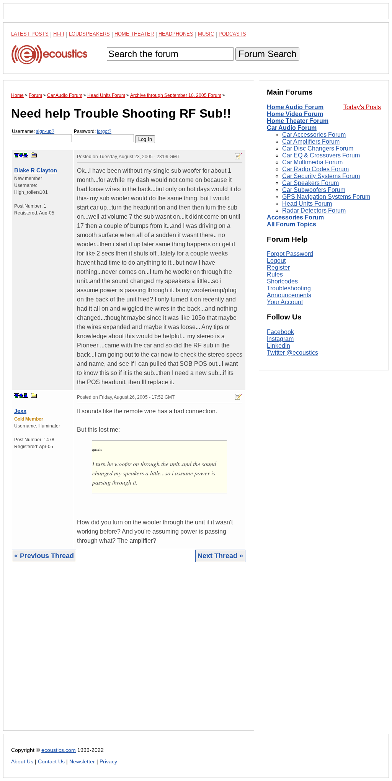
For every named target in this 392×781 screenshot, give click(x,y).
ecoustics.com (58, 750)
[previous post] (21, 395)
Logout (276, 260)
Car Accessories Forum (314, 134)
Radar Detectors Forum (314, 210)
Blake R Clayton (35, 170)
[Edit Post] (238, 156)
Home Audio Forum (295, 107)
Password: (92, 131)
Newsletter (82, 762)
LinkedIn (278, 345)
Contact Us (51, 762)
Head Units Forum (307, 203)
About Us (22, 762)
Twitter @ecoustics (292, 352)
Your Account (285, 302)
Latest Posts (30, 34)
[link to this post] (34, 154)
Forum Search (267, 54)
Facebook (280, 332)
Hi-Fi (58, 34)
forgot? (104, 131)
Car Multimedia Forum (312, 162)
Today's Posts (362, 107)
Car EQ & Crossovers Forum (321, 155)
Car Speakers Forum (310, 183)
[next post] (21, 155)
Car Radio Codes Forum (315, 169)
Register (278, 267)
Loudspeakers (89, 34)
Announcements (289, 295)
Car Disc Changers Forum (317, 148)
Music (206, 34)
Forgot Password (290, 254)
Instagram (280, 339)
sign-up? (45, 131)
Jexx (20, 411)
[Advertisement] (128, 652)
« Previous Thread (44, 556)
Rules (275, 274)
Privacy (108, 762)
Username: (33, 131)
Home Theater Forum (297, 121)
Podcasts (232, 34)
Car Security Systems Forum (321, 176)
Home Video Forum (295, 114)
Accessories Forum (295, 217)
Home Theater (134, 34)
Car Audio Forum (292, 127)
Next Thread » (220, 556)
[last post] (25, 155)
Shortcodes (282, 281)
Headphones (175, 34)
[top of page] (16, 155)
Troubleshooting (289, 288)
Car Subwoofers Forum (313, 190)
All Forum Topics (291, 224)
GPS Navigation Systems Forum (326, 196)
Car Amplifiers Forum (311, 141)
